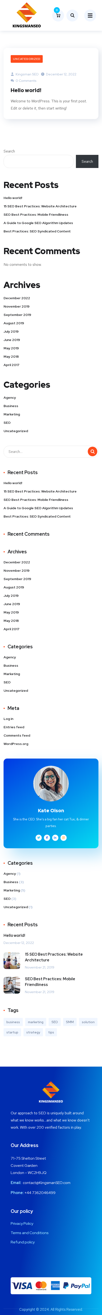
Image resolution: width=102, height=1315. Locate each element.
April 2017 (11, 365)
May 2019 (11, 348)
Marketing (12, 414)
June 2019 (12, 340)
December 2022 (17, 298)
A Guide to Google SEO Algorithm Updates (38, 223)
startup (12, 1032)
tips (51, 1032)
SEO (7, 422)
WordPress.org (16, 744)
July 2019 (11, 331)
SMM (70, 1022)
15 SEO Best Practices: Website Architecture (40, 206)
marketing (35, 1022)
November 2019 (16, 306)
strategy (33, 1032)
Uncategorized (26, 59)
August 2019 (14, 323)
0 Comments (26, 81)
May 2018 (11, 356)
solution (88, 1022)
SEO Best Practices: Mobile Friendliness (36, 214)
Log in (8, 719)
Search (9, 151)
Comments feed (17, 735)
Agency (10, 397)
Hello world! (26, 90)
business (13, 1022)
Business (11, 406)
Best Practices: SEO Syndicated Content (37, 231)
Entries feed (14, 727)
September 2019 (17, 315)
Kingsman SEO (27, 74)
